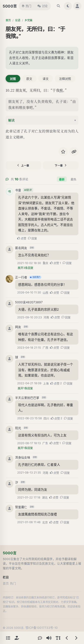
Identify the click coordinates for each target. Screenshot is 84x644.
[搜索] (58, 6)
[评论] (39, 637)
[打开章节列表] (7, 637)
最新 (62, 179)
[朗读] (48, 637)
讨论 (45, 6)
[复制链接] (73, 151)
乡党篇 (28, 20)
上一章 (25, 165)
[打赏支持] (16, 637)
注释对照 (65, 78)
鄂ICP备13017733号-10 (41, 627)
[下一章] (76, 637)
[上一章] (67, 637)
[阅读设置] (57, 637)
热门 (28, 6)
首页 (8, 20)
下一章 (59, 165)
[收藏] (63, 151)
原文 (29, 78)
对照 (13, 78)
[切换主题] (68, 6)
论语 (17, 20)
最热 (73, 179)
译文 (46, 78)
